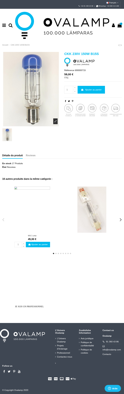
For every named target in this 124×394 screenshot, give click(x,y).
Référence (69, 70)
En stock (6, 163)
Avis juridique (87, 338)
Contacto (107, 354)
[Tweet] (69, 101)
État (4, 167)
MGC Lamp (32, 236)
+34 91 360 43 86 (87, 6)
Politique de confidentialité (87, 344)
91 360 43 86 (112, 341)
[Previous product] (119, 45)
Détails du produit (12, 155)
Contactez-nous (64, 357)
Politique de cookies (86, 351)
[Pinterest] (72, 101)
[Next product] (121, 45)
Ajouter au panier (93, 89)
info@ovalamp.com (112, 349)
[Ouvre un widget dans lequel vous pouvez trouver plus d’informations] (112, 388)
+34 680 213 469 (113, 6)
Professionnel (63, 353)
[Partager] (65, 101)
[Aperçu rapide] (32, 232)
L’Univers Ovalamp (61, 340)
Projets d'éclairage (62, 347)
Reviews (31, 155)
